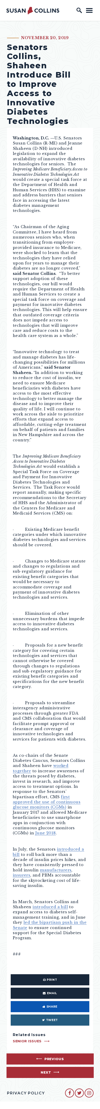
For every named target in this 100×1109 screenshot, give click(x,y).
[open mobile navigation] (89, 10)
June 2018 (45, 833)
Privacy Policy (26, 1093)
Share (52, 1006)
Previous (54, 1059)
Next (46, 1072)
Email (52, 993)
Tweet (52, 1020)
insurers (21, 875)
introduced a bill (50, 907)
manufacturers (55, 870)
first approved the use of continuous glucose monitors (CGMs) (46, 802)
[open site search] (79, 10)
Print (52, 979)
